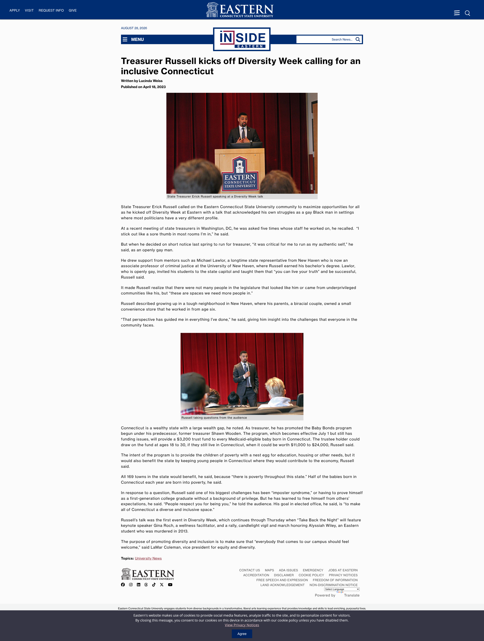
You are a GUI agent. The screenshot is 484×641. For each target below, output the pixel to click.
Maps (269, 570)
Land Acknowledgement (283, 585)
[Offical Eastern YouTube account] (170, 585)
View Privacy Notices (242, 625)
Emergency (313, 570)
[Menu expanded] (457, 13)
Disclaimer (284, 575)
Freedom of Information (335, 580)
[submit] (358, 39)
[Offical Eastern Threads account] (146, 585)
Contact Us (249, 570)
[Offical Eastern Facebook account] (124, 585)
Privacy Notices (343, 575)
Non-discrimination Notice (334, 585)
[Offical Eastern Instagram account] (131, 585)
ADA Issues (288, 570)
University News (148, 558)
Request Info (51, 10)
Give (73, 10)
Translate (352, 595)
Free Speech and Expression (282, 580)
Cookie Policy (311, 575)
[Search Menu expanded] (468, 13)
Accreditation (256, 575)
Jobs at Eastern (343, 570)
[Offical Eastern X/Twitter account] (161, 585)
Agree (242, 634)
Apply (14, 10)
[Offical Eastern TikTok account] (154, 585)
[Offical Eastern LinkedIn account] (138, 585)
